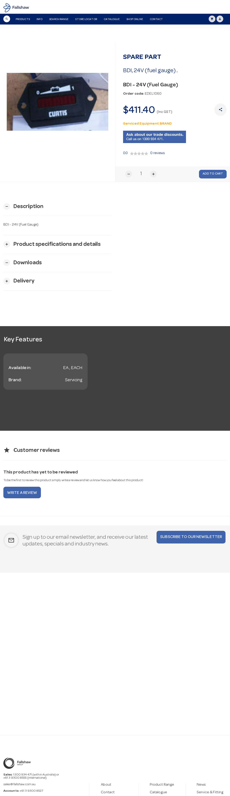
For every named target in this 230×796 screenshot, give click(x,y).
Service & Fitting (210, 792)
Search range (59, 19)
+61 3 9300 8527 (31, 791)
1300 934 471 (22, 774)
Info (39, 19)
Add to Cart (213, 173)
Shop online (134, 19)
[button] (23, 206)
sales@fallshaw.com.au (19, 784)
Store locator (86, 19)
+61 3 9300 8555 (15, 778)
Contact (156, 19)
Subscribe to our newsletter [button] (191, 537)
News (201, 785)
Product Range (162, 785)
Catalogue (112, 19)
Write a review (22, 493)
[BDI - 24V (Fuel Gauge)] (57, 102)
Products (23, 19)
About (106, 785)
